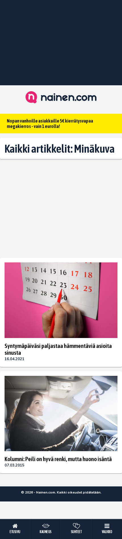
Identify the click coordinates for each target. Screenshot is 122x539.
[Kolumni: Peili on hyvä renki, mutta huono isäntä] (61, 413)
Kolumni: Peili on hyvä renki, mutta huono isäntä (58, 458)
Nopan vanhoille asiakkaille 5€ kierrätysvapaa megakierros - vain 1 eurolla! (50, 123)
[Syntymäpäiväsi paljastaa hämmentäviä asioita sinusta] (61, 300)
